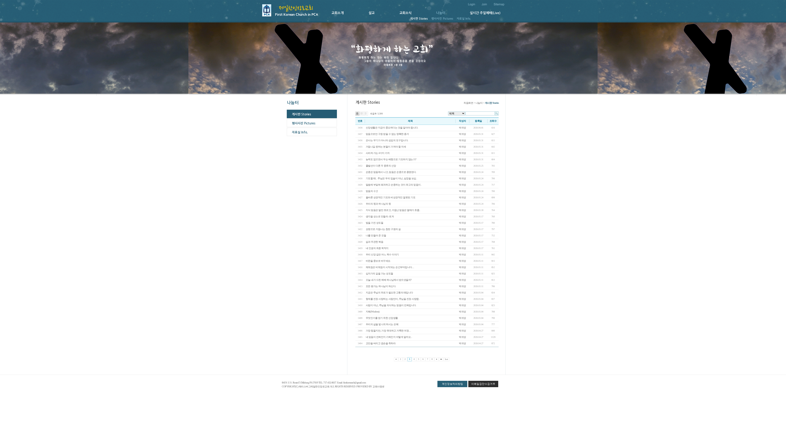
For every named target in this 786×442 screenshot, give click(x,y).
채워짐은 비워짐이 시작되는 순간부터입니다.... (390, 267)
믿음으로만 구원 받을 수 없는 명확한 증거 (387, 134)
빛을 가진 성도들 (375, 222)
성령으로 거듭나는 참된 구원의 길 (383, 229)
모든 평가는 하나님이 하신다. (381, 286)
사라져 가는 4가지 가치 (378, 153)
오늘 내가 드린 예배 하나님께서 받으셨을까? (389, 280)
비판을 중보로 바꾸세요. (378, 260)
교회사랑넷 (378, 386)
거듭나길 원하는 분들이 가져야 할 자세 (386, 146)
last (446, 359)
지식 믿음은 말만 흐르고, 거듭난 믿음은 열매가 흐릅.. (393, 210)
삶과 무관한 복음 (375, 241)
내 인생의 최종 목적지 (377, 248)
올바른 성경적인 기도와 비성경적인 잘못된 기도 (391, 197)
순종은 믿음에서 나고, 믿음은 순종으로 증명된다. (391, 172)
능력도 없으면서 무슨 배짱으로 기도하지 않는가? (391, 159)
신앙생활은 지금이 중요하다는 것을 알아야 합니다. (392, 127)
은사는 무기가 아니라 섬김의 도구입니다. (387, 140)
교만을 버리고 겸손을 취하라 (381, 343)
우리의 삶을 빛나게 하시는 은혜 (382, 324)
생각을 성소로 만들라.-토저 (380, 216)
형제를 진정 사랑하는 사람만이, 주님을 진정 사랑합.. (393, 299)
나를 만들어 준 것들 (376, 235)
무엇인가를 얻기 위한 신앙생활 (382, 318)
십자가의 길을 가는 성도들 (379, 273)
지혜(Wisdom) (372, 311)
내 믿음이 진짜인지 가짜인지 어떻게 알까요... (389, 337)
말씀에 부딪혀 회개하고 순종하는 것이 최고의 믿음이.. (394, 184)
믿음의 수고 (372, 191)
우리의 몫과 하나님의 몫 (378, 203)
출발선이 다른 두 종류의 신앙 (381, 165)
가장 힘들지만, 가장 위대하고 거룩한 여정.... (388, 330)
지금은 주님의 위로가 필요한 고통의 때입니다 (389, 292)
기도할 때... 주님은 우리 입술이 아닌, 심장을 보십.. (391, 178)
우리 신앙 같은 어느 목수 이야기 (382, 254)
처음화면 (468, 102)
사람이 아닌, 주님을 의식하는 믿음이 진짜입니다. (391, 305)
